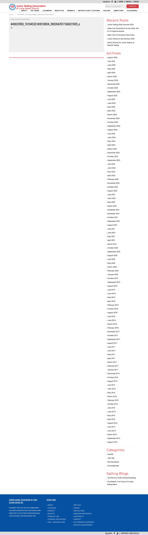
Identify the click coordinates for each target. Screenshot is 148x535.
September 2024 (113, 126)
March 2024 (112, 149)
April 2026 (111, 72)
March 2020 (112, 267)
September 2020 (113, 251)
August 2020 (112, 255)
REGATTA (51, 513)
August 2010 (112, 442)
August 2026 (112, 57)
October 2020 (112, 248)
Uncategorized (113, 465)
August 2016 (112, 381)
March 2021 (112, 244)
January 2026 (112, 80)
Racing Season (113, 462)
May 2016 (111, 392)
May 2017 (111, 354)
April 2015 (111, 419)
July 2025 (111, 99)
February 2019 (113, 305)
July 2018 (111, 316)
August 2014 (112, 423)
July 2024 (111, 133)
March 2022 (112, 206)
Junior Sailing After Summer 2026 (120, 24)
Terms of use (53, 516)
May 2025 (111, 107)
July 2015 (111, 408)
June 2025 (111, 103)
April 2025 (111, 110)
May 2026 (111, 69)
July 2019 (111, 290)
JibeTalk (128, 1)
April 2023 (111, 175)
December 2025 (113, 84)
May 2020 (111, 263)
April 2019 (111, 301)
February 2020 (113, 271)
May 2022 (111, 202)
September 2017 (113, 339)
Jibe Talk (110, 458)
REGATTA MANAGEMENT (83, 525)
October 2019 (112, 278)
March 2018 (112, 324)
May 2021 (111, 236)
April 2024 (111, 145)
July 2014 (111, 427)
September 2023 (113, 160)
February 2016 (113, 400)
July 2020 (111, 259)
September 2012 (113, 438)
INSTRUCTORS (79, 511)
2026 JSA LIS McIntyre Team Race (120, 35)
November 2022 (113, 183)
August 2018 (112, 312)
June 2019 (111, 293)
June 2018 (111, 320)
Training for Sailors (57, 519)
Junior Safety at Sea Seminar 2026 (120, 39)
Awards (110, 454)
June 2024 (111, 137)
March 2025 (112, 114)
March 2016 (112, 396)
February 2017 (113, 366)
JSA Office (25, 19)
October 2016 (112, 377)
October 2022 (112, 187)
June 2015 (111, 411)
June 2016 (111, 389)
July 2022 (111, 194)
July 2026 (111, 61)
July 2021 (111, 229)
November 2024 (113, 118)
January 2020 (112, 274)
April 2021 (111, 240)
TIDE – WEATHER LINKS (56, 522)
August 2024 (112, 130)
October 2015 (112, 404)
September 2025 (113, 91)
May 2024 (111, 141)
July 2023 (111, 164)
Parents (51, 511)
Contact (136, 1)
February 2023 (113, 179)
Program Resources (83, 513)
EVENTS (77, 508)
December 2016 (113, 373)
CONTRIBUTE (79, 516)
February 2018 (113, 328)
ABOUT (50, 505)
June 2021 (111, 232)
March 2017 (112, 362)
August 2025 (112, 95)
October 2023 (112, 156)
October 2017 (112, 335)
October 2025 (112, 88)
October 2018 (112, 309)
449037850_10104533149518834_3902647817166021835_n (35, 14)
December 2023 (113, 152)
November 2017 (113, 331)
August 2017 (112, 343)
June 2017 (111, 350)
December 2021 (113, 210)
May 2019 (111, 297)
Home (11, 14)
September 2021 (113, 221)
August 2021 (112, 225)
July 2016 (111, 385)
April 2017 (111, 358)
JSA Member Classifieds (84, 522)
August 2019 (112, 286)
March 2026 (112, 76)
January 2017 (112, 369)
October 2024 (112, 122)
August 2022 (112, 191)
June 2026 (111, 65)
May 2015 (111, 415)
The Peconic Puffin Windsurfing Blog (121, 478)
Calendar (52, 508)
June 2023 (111, 168)
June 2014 (111, 431)
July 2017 (111, 347)
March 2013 (112, 434)
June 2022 (111, 198)
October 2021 (112, 217)
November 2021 (113, 213)
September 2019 (113, 282)
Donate (121, 1)
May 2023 (111, 172)
